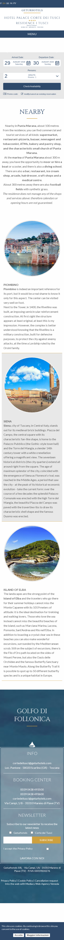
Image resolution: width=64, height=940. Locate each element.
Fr (11, 3)
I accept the (18, 848)
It (1, 3)
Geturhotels (20, 832)
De (7, 3)
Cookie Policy (25, 880)
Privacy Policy (25, 848)
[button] (17, 63)
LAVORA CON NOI (32, 858)
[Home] (32, 22)
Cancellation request (46, 880)
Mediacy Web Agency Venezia (42, 883)
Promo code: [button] (12, 94)
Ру (14, 3)
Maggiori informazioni (38, 935)
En (4, 3)
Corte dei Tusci (43, 832)
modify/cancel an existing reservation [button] (40, 94)
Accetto (19, 935)
